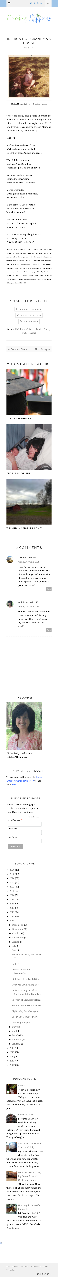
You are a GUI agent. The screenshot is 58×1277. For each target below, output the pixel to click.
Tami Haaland (29, 332)
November (17, 929)
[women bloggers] (1, 1243)
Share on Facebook (30, 309)
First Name (12, 828)
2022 (12, 886)
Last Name (12, 837)
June (14, 950)
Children (30, 329)
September (18, 937)
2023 (12, 882)
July (14, 946)
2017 (12, 908)
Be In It (15, 964)
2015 (12, 916)
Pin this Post (31, 321)
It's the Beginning (18, 418)
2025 (12, 874)
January (16, 1043)
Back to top (43, 1274)
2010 (12, 1060)
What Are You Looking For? (26, 984)
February (16, 1039)
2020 (12, 895)
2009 (12, 1065)
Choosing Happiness (22, 1022)
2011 (12, 1056)
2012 (12, 1052)
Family (39, 329)
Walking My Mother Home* (24, 528)
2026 (12, 869)
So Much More (25, 1114)
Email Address (15, 820)
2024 (12, 878)
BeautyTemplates (21, 1266)
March (15, 1035)
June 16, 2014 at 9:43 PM (28, 606)
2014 (12, 920)
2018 (12, 903)
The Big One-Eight (18, 473)
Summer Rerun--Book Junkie (26, 1005)
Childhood (20, 329)
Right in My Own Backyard (25, 1011)
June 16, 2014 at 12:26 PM (29, 562)
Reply (49, 589)
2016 (12, 912)
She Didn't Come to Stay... (25, 1016)
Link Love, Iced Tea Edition (25, 979)
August (15, 941)
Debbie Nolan (27, 557)
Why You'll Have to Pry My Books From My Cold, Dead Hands (29, 1176)
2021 (12, 891)
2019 (12, 899)
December (17, 925)
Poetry (47, 329)
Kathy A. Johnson (29, 602)
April (14, 1031)
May (14, 1026)
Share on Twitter (31, 315)
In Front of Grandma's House (27, 999)
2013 (12, 1048)
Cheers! (22, 1085)
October (16, 933)
